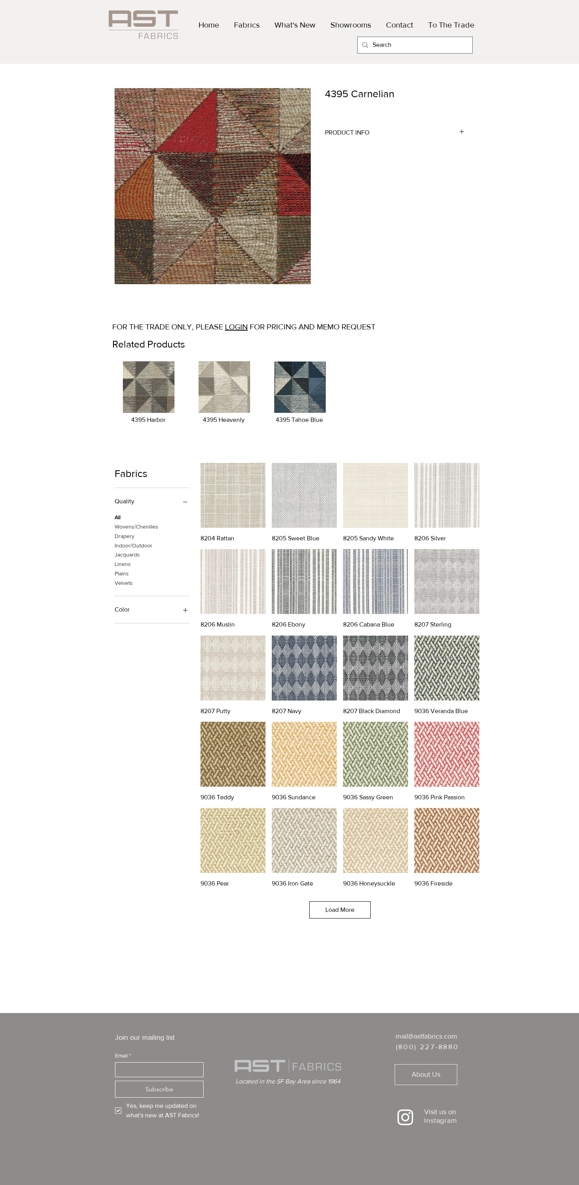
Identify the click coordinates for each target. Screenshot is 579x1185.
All (118, 517)
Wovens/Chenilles (136, 526)
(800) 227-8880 (427, 1047)
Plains (122, 573)
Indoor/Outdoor (133, 545)
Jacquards (127, 554)
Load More (339, 909)
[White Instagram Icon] (405, 1117)
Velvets (124, 583)
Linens (123, 564)
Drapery (124, 536)
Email (123, 1055)
